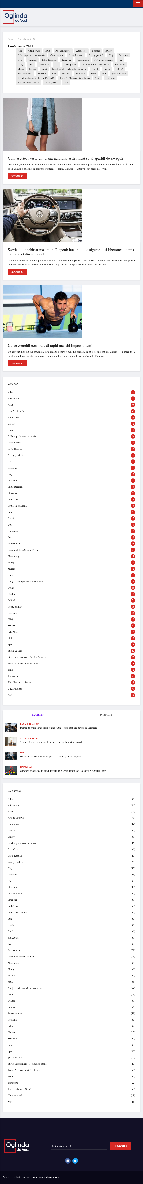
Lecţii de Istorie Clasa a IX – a (23, 956)
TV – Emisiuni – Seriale (20, 1089)
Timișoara (110, 78)
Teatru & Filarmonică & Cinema (75, 78)
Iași (56, 64)
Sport (104, 73)
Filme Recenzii (49, 59)
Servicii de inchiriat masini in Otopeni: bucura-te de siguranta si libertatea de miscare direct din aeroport (71, 252)
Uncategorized (52, 82)
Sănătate (66, 73)
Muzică (32, 68)
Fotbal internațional (103, 59)
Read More (17, 176)
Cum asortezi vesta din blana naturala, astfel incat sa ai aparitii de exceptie (65, 158)
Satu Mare (80, 73)
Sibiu (93, 73)
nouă (44, 68)
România (42, 73)
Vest (66, 82)
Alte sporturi (34, 50)
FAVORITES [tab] (38, 714)
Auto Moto (81, 50)
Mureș (21, 68)
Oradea (107, 68)
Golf (31, 64)
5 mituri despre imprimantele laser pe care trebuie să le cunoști (51, 742)
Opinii (95, 68)
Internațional (70, 64)
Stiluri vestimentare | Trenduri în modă (36, 78)
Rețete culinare (25, 73)
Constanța (123, 55)
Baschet (96, 50)
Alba (20, 50)
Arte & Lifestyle (63, 50)
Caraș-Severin (56, 55)
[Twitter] (75, 1161)
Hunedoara (44, 64)
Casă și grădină (96, 55)
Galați (21, 64)
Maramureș (120, 64)
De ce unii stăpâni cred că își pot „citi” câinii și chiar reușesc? (50, 756)
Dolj (20, 59)
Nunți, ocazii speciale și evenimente (69, 68)
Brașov (108, 50)
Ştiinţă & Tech (119, 73)
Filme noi (32, 59)
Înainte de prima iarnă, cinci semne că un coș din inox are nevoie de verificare (58, 727)
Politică (119, 68)
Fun (120, 59)
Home (10, 39)
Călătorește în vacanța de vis (31, 55)
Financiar (66, 59)
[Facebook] (68, 1161)
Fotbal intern (83, 59)
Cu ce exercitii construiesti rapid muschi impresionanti (50, 345)
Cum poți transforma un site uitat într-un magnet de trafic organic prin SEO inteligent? (63, 770)
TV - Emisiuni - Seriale (28, 82)
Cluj (111, 55)
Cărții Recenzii (76, 55)
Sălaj (54, 73)
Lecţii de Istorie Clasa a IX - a (95, 64)
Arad (47, 50)
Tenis (97, 78)
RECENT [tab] (107, 714)
